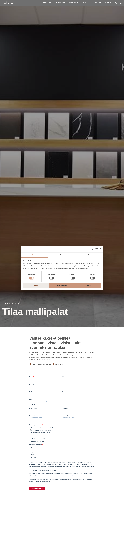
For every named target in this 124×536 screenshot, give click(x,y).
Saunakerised (60, 3)
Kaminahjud (46, 3)
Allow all (88, 285)
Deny (36, 285)
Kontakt (108, 3)
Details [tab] (62, 255)
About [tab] (89, 255)
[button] (121, 3)
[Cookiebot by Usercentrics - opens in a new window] (93, 249)
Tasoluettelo (59, 364)
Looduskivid (73, 3)
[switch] (51, 278)
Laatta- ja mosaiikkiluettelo (41, 364)
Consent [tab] (34, 255)
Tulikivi (84, 3)
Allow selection (62, 285)
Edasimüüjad (96, 3)
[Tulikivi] (10, 2)
